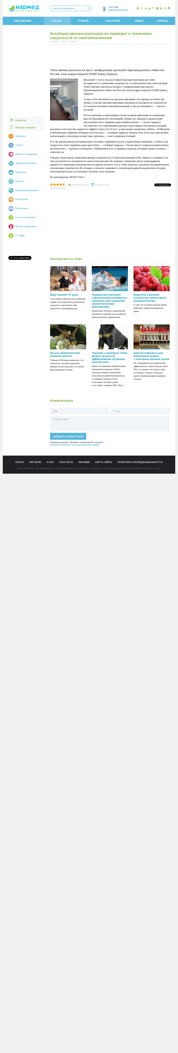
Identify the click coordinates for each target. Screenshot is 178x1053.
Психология (21, 199)
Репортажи (21, 208)
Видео (139, 20)
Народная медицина (26, 190)
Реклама (84, 462)
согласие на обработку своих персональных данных (74, 444)
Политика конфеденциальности (140, 462)
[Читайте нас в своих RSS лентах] (161, 8)
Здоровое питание (25, 163)
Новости (20, 120)
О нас (50, 462)
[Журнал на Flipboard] (157, 8)
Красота (19, 181)
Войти (111, 7)
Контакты (66, 462)
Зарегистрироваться (118, 9)
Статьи (56, 20)
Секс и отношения (25, 217)
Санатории (112, 20)
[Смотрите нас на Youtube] (149, 8)
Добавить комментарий (68, 436)
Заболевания (22, 20)
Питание (35, 462)
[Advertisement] (110, 57)
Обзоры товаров (25, 127)
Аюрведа (20, 135)
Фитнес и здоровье (26, 226)
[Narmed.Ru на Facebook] (142, 8)
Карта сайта (103, 462)
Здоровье (20, 172)
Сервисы (162, 20)
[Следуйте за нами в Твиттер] (145, 8)
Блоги (20, 462)
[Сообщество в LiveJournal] (153, 8)
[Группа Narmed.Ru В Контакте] (138, 8)
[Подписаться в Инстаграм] (169, 8)
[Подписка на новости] (165, 8)
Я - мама (19, 235)
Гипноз (19, 145)
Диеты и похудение (26, 154)
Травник (83, 20)
